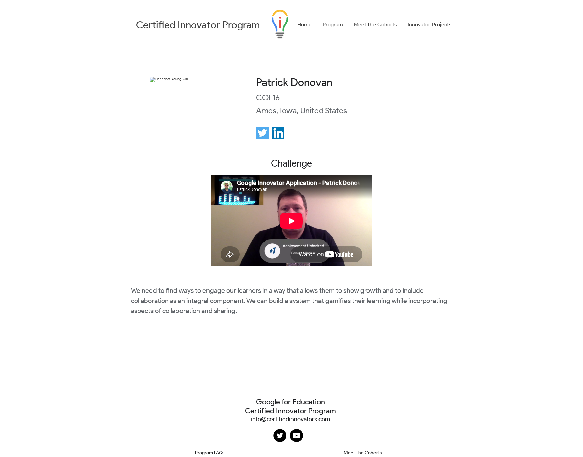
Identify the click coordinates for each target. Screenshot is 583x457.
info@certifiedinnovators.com (290, 419)
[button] (333, 24)
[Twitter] (279, 435)
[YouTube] (296, 435)
